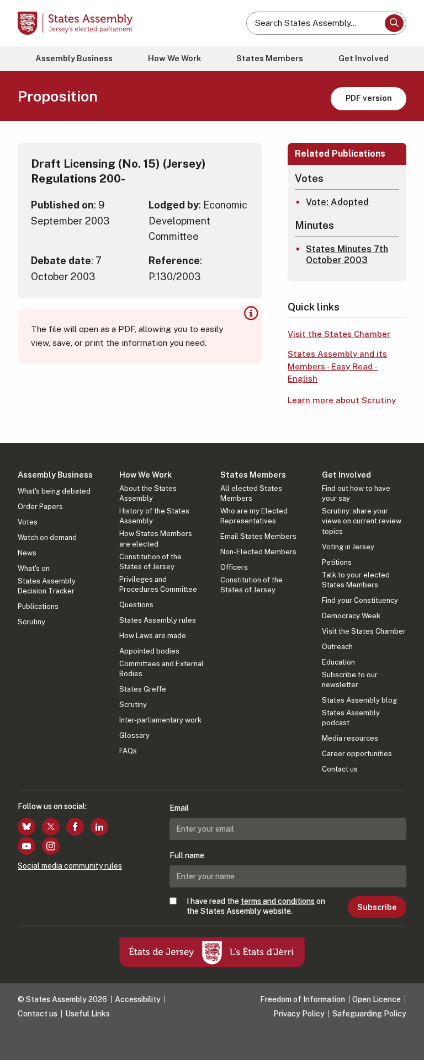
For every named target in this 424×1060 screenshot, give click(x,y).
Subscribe (376, 907)
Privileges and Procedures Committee (158, 584)
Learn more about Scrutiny (342, 400)
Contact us (340, 769)
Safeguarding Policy (369, 1013)
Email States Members (258, 536)
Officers (234, 567)
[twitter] (51, 827)
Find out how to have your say (356, 493)
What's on (34, 568)
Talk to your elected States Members (356, 580)
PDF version (369, 98)
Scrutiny (31, 622)
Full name (186, 855)
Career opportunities (357, 754)
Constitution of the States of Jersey (150, 562)
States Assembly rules (157, 620)
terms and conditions (278, 901)
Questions (136, 605)
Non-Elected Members (258, 552)
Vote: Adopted (337, 202)
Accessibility (138, 999)
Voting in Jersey (348, 547)
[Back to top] (404, 1040)
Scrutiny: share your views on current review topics (361, 521)
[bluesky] (26, 827)
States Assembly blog (359, 700)
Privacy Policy (299, 1013)
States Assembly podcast (351, 718)
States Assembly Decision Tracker (47, 586)
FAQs (128, 751)
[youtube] (26, 846)
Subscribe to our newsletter (350, 680)
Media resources (350, 738)
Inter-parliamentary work (160, 720)
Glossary (134, 735)
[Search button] (394, 23)
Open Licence (376, 999)
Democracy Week (351, 616)
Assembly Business (74, 58)
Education (338, 662)
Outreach (337, 647)
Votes (28, 522)
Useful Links (87, 1013)
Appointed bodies (149, 651)
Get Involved (363, 58)
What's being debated (54, 491)
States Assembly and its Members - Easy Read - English (337, 366)
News (27, 553)
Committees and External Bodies (161, 669)
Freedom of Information (302, 999)
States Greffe (142, 689)
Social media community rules (70, 865)
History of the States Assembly (154, 516)
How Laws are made (152, 635)
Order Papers (40, 506)
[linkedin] (99, 827)
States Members (269, 58)
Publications (38, 606)
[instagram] (51, 846)
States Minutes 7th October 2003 (347, 255)
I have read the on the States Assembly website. (256, 906)
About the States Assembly (148, 493)
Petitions (337, 562)
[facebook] (75, 827)
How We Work (174, 58)
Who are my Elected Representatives (254, 516)
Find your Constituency (360, 600)
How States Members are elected (155, 538)
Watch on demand (47, 537)
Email (179, 808)
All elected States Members (251, 493)
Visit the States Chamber (339, 334)
